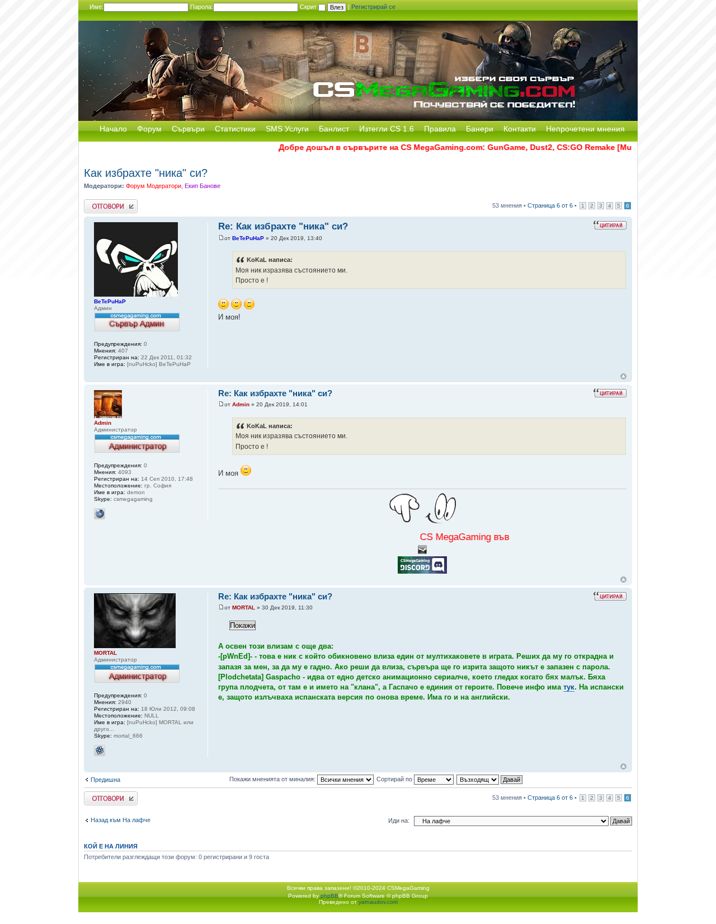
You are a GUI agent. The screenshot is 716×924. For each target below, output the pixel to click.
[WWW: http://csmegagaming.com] (99, 513)
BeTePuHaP (248, 238)
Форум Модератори (153, 185)
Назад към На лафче (120, 820)
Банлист (334, 128)
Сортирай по (395, 779)
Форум (149, 128)
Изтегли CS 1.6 (386, 128)
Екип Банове (202, 185)
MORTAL (243, 607)
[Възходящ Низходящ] (490, 779)
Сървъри (188, 128)
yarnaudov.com (378, 902)
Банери (479, 128)
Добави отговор (106, 202)
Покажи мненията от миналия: (273, 779)
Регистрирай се (373, 6)
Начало (113, 128)
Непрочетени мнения (585, 128)
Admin (240, 404)
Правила (440, 128)
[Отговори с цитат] (609, 225)
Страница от (550, 205)
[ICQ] (99, 750)
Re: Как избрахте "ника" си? (283, 226)
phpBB (329, 896)
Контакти (519, 128)
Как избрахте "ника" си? (146, 173)
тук (568, 687)
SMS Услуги (287, 128)
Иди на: (398, 820)
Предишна (105, 779)
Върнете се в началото (623, 376)
